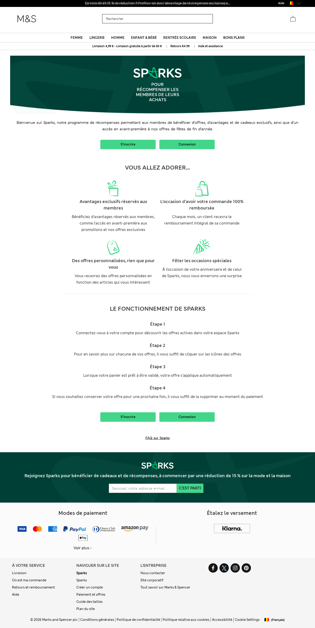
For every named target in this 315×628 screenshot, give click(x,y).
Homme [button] (118, 38)
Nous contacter (152, 573)
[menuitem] (77, 37)
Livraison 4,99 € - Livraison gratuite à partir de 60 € (127, 46)
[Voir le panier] (292, 19)
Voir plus (81, 548)
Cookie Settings (247, 620)
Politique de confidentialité (138, 620)
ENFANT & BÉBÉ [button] (144, 38)
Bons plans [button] (234, 38)
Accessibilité (222, 620)
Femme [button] (77, 38)
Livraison (19, 573)
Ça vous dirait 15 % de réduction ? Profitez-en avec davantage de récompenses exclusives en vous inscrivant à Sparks (157, 3)
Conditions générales (97, 620)
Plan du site (85, 609)
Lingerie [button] (97, 38)
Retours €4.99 (180, 46)
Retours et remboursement (33, 587)
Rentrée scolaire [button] (179, 38)
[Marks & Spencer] (27, 19)
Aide (15, 594)
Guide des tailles (89, 602)
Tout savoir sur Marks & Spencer (165, 587)
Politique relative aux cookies (186, 620)
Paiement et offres (90, 594)
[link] (290, 3)
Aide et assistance (210, 46)
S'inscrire (128, 144)
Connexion (187, 144)
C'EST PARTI (190, 488)
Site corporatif (151, 580)
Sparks (81, 573)
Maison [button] (210, 38)
